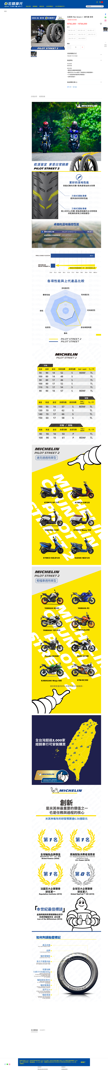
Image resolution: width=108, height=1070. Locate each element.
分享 (70, 87)
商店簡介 (40, 1067)
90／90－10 (71, 30)
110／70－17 (81, 34)
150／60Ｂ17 (81, 38)
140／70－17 (72, 38)
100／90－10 (81, 30)
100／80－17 (72, 34)
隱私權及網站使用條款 (43, 1069)
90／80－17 (91, 30)
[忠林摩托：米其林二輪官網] (13, 4)
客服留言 (63, 1067)
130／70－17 (91, 34)
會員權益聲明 (64, 1069)
